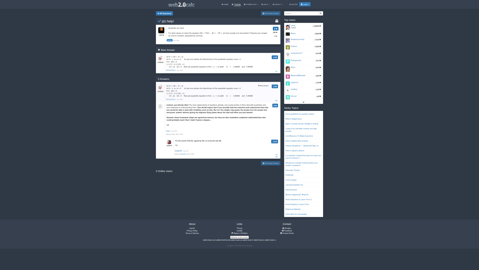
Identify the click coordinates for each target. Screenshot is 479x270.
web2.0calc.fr (248, 240)
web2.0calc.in (259, 240)
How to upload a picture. (295, 150)
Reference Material (292, 209)
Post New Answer (271, 13)
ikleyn (293, 67)
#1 (277, 71)
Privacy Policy (192, 230)
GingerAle (178, 151)
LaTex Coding (290, 180)
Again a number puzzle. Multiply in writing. (302, 123)
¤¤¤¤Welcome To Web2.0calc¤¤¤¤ (299, 136)
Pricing (239, 228)
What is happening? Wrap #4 (296, 194)
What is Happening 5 (293, 119)
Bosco (293, 33)
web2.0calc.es (236, 240)
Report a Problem (240, 233)
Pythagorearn (296, 60)
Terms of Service (192, 233)
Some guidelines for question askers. (300, 114)
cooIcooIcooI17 (297, 53)
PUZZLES (289, 175)
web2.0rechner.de (223, 240)
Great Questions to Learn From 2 (298, 199)
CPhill (293, 25)
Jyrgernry (294, 82)
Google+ (287, 228)
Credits (239, 230)
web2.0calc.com (209, 240)
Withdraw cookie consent (239, 237)
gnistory (294, 46)
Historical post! (291, 189)
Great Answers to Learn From (297, 204)
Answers (163, 79)
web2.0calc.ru (270, 240)
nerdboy (294, 89)
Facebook (288, 230)
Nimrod (294, 96)
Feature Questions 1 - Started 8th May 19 (301, 145)
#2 (277, 157)
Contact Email (288, 233)
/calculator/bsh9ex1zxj (294, 185)
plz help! (167, 21)
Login (305, 4)
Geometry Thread (292, 170)
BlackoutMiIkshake (298, 75)
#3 (277, 154)
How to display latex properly (296, 141)
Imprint (192, 228)
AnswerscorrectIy (297, 39)
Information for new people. (296, 214)
